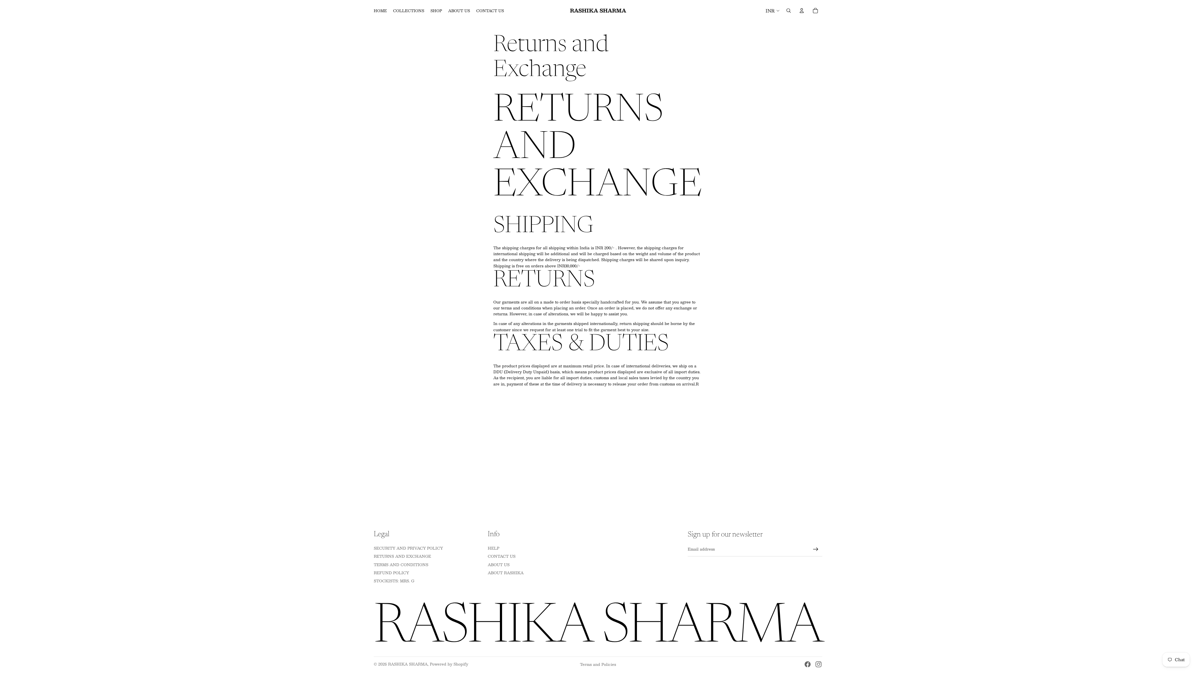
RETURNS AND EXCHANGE (402, 556)
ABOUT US (499, 564)
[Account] (802, 10)
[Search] (788, 10)
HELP (493, 548)
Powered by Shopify (449, 664)
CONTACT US (501, 556)
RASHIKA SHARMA (408, 664)
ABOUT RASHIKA (506, 573)
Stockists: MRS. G (394, 581)
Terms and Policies (598, 664)
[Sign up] (815, 549)
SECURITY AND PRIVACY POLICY (408, 548)
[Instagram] (818, 664)
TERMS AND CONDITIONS (401, 564)
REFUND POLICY (391, 573)
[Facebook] (807, 664)
